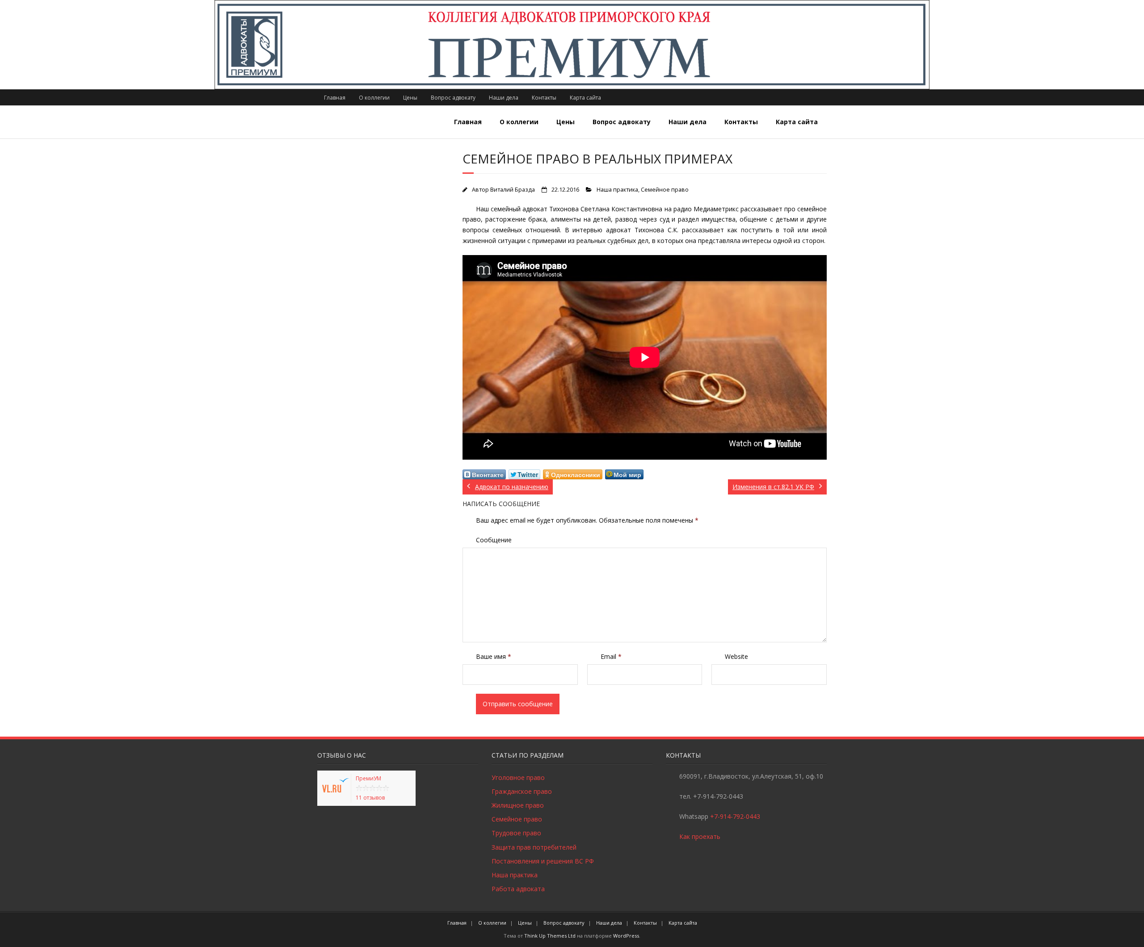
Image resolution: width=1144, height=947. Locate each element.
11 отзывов (370, 797)
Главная (334, 97)
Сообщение (494, 540)
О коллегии (374, 97)
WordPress (626, 935)
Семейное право (665, 189)
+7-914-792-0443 (735, 816)
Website (736, 656)
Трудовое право (516, 833)
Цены (410, 97)
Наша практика (617, 189)
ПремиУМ (368, 778)
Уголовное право (518, 777)
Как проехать (699, 836)
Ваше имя (493, 656)
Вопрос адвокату (453, 97)
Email (611, 656)
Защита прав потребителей (534, 847)
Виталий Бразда (512, 189)
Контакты (544, 97)
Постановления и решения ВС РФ (543, 861)
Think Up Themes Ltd (550, 935)
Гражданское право (522, 791)
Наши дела (503, 97)
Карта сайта (585, 97)
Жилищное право (518, 805)
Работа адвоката (518, 888)
